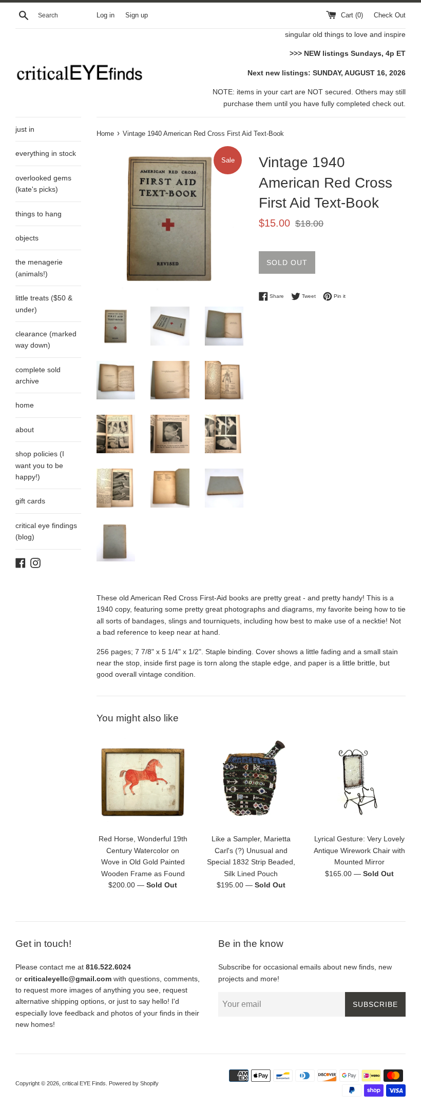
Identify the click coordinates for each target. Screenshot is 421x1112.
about (24, 430)
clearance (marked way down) (45, 339)
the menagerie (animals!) (39, 267)
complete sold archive (38, 375)
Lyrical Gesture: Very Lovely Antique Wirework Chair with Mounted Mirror (359, 850)
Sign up (136, 15)
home (24, 405)
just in (24, 129)
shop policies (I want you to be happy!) (39, 465)
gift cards (30, 501)
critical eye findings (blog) (46, 531)
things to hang (38, 214)
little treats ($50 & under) (43, 303)
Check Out (390, 15)
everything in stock (45, 153)
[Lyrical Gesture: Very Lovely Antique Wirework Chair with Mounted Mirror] (359, 782)
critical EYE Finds (84, 1083)
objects (27, 238)
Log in (105, 15)
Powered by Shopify (134, 1083)
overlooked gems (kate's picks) (43, 183)
